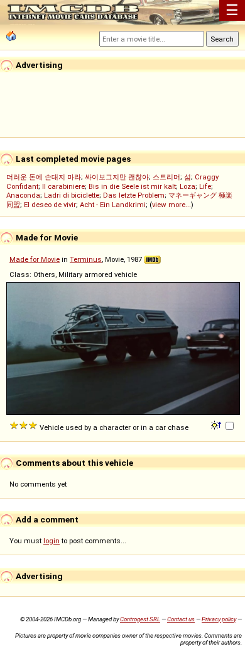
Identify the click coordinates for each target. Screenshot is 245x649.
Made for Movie (34, 259)
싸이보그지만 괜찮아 (117, 176)
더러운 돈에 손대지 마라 (43, 176)
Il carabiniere (63, 186)
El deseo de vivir (50, 204)
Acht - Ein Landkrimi (113, 204)
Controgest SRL (140, 619)
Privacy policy (219, 619)
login (51, 540)
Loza (187, 186)
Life (205, 186)
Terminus (86, 259)
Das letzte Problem (134, 195)
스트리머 (166, 176)
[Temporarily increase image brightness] (217, 424)
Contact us (181, 619)
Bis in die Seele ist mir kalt (132, 186)
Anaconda (23, 195)
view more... (171, 204)
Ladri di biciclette (71, 195)
